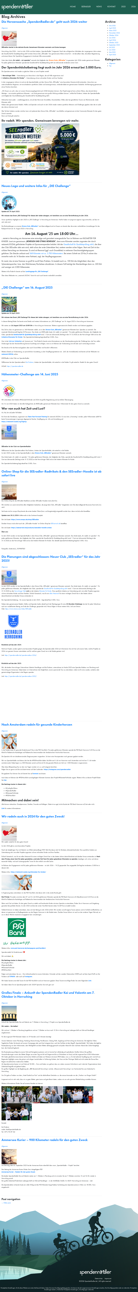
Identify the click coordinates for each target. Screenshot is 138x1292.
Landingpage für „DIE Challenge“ (37, 271)
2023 (123, 6)
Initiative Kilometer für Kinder (12, 337)
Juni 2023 (112, 50)
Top (110, 66)
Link (3, 808)
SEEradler (86, 6)
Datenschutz (98, 1278)
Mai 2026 (112, 26)
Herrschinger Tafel (20, 591)
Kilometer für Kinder (45, 591)
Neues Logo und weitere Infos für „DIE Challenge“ (36, 186)
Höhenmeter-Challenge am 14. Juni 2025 (30, 374)
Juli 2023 (112, 47)
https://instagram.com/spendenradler (57, 769)
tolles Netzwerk (54, 593)
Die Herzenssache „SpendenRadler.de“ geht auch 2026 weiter (44, 22)
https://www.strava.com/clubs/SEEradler (18, 609)
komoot (35, 773)
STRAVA (12, 976)
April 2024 (112, 40)
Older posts (6, 1203)
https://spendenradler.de (15, 366)
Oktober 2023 (113, 42)
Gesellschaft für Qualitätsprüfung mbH (79, 244)
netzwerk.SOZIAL (7, 354)
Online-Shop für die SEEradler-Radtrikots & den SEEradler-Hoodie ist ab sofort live (51, 473)
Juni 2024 (112, 38)
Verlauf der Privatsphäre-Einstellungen (67, 1289)
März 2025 (112, 30)
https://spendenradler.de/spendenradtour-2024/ (21, 655)
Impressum (108, 1278)
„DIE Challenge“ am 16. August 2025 (27, 287)
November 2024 (114, 33)
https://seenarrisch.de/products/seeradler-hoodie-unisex (31, 528)
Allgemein (5, 28)
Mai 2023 (112, 52)
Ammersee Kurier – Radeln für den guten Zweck (18, 1172)
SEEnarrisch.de (55, 523)
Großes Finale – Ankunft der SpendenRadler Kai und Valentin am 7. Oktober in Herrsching (48, 995)
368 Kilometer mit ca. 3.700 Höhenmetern (46, 253)
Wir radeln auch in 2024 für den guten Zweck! (33, 816)
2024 (133, 6)
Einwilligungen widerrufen (86, 1289)
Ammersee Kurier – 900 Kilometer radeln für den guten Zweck (45, 1140)
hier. (5, 780)
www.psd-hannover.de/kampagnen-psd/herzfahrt (28, 948)
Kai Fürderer (30, 362)
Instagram (28, 976)
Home (73, 6)
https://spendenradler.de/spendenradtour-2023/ (21, 676)
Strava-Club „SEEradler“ (54, 330)
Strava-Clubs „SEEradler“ (57, 60)
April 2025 (112, 28)
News (99, 6)
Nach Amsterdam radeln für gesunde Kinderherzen (37, 724)
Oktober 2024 (113, 35)
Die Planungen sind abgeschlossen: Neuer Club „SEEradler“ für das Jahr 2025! (51, 559)
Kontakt (111, 6)
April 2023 (112, 55)
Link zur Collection (15, 341)
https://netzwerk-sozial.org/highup (14, 422)
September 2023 (114, 45)
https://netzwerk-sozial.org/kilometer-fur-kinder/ (28, 872)
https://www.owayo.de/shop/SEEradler (25, 519)
